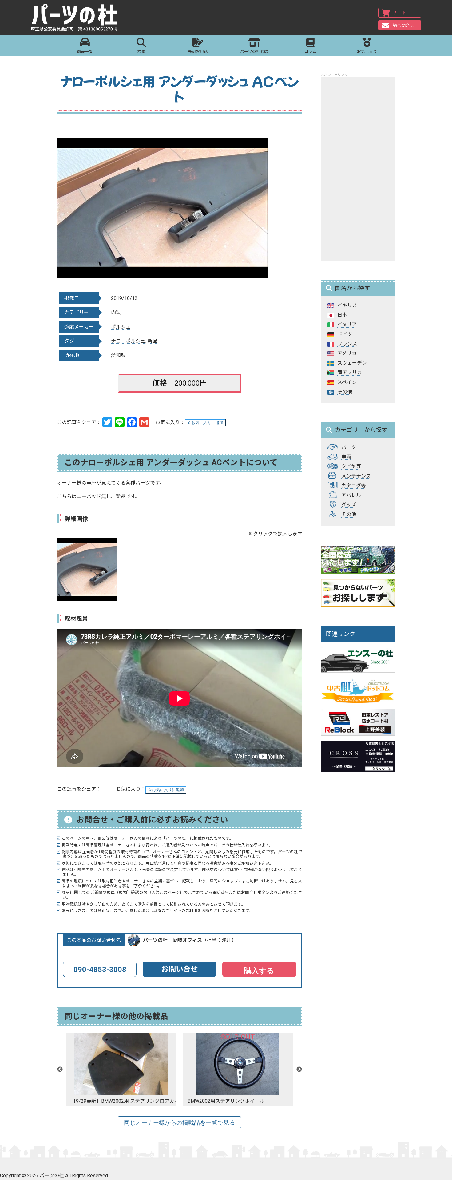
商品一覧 (85, 51)
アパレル (351, 495)
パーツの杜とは (254, 51)
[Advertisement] (358, 169)
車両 (346, 457)
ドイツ (344, 334)
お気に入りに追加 (207, 422)
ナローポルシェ (128, 341)
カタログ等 (353, 486)
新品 (152, 341)
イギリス (347, 305)
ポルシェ (121, 327)
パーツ (348, 447)
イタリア (347, 324)
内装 (116, 312)
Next (299, 1069)
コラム (310, 51)
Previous (60, 1069)
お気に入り (367, 51)
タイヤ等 (351, 466)
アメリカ (347, 353)
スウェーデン (352, 363)
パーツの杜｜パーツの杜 (74, 17)
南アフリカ (349, 372)
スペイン (347, 382)
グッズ (348, 505)
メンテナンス (356, 476)
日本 (342, 315)
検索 (141, 51)
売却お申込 (198, 51)
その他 (344, 392)
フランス (347, 344)
